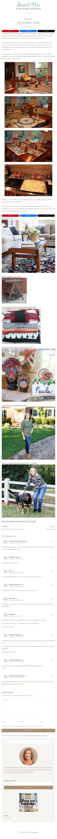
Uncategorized (28, 19)
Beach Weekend (50, 528)
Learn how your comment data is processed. (35, 735)
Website (41, 722)
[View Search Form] (30, 12)
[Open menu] (27, 12)
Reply (52, 541)
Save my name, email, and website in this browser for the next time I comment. (22, 726)
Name (4, 721)
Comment (5, 700)
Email (22, 721)
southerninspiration (15, 660)
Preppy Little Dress (15, 585)
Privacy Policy (34, 832)
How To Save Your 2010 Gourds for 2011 (13, 528)
